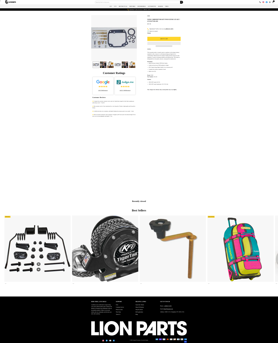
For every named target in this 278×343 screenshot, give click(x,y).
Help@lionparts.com (168, 309)
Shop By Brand (139, 309)
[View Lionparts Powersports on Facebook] (266, 2)
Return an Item (119, 309)
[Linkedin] (113, 340)
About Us (118, 314)
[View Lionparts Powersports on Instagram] (263, 2)
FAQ (117, 304)
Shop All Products (140, 307)
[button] (110, 6)
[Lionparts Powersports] (9, 2)
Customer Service (120, 307)
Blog (137, 314)
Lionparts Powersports (137, 340)
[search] (181, 2)
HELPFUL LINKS (141, 301)
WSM (148, 15)
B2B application (139, 312)
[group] (139, 250)
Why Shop (118, 312)
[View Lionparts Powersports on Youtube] (110, 340)
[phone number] (260, 2)
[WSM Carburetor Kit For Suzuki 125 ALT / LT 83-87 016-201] (96, 64)
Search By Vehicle (140, 304)
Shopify (146, 340)
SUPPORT (119, 301)
